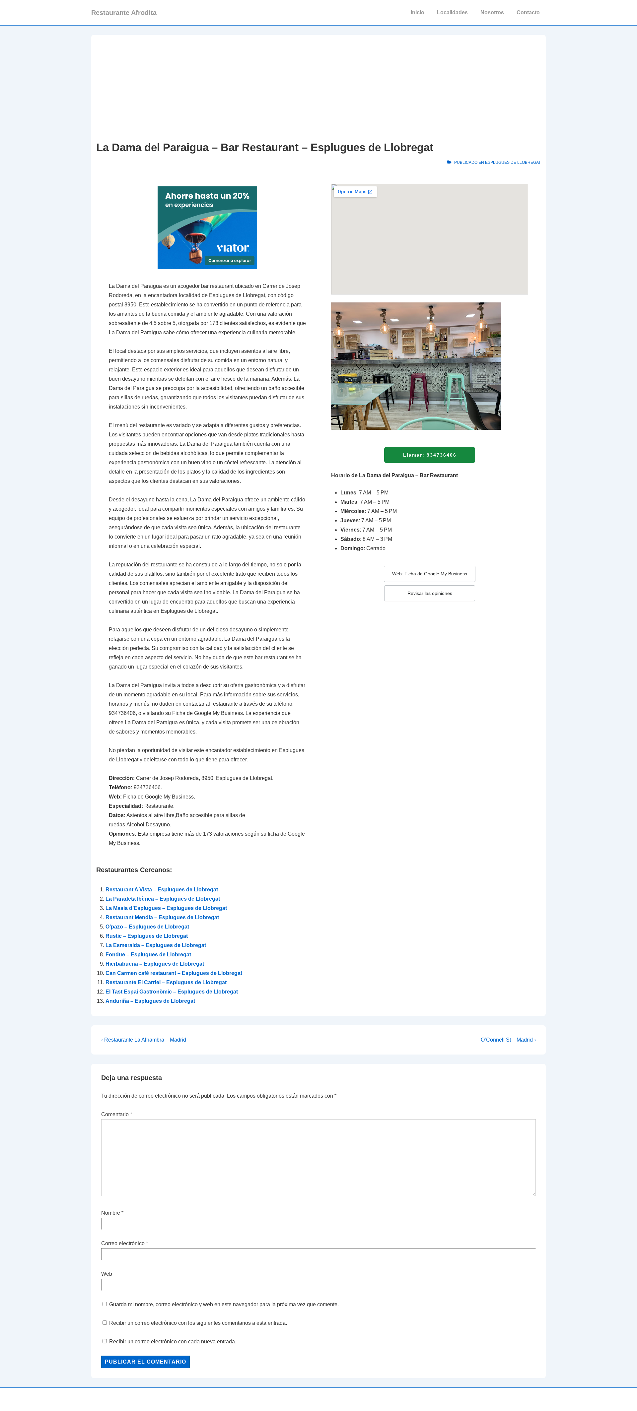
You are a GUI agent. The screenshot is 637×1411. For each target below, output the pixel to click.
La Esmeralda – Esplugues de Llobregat (156, 945)
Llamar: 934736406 (430, 455)
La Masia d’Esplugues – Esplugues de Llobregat (166, 908)
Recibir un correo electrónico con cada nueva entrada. (172, 1341)
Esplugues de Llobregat (513, 162)
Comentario (116, 1114)
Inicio (417, 12)
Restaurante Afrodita (124, 12)
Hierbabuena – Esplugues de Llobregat (155, 964)
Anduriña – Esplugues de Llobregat (150, 1001)
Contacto (528, 12)
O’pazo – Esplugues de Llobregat (147, 927)
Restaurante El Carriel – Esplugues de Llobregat (166, 982)
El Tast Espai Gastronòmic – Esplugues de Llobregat (172, 991)
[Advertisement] (318, 89)
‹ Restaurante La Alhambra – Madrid (143, 1040)
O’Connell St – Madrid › (508, 1040)
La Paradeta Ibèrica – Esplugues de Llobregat (163, 899)
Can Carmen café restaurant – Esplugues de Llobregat (174, 973)
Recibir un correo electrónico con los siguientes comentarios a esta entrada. (198, 1323)
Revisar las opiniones (429, 593)
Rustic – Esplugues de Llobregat (147, 936)
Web (106, 1274)
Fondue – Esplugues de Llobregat (148, 954)
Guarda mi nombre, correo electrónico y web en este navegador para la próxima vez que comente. (224, 1304)
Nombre (110, 1213)
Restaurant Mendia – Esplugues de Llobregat (162, 917)
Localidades (452, 12)
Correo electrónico (123, 1243)
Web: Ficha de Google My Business (429, 573)
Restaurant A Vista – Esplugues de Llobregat (162, 889)
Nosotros (492, 12)
